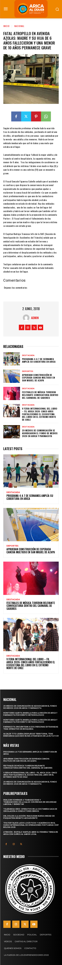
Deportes (27, 371)
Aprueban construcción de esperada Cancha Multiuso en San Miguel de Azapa (38, 377)
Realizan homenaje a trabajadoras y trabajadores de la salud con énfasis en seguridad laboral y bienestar (30, 802)
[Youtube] (40, 327)
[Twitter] (26, 116)
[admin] (27, 317)
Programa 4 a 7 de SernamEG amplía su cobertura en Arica (39, 360)
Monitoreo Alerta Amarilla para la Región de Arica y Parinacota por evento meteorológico (30, 714)
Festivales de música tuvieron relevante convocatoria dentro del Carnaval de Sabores (40, 394)
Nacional (19, 26)
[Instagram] (28, 327)
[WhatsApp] (46, 116)
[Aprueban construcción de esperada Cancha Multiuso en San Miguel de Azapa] (11, 376)
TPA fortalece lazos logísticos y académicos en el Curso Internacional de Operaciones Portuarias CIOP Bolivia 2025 (31, 825)
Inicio (6, 26)
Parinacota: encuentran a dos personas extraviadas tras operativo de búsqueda (30, 728)
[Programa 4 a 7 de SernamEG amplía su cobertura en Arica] (11, 358)
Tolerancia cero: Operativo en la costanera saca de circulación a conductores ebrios (30, 810)
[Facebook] (16, 116)
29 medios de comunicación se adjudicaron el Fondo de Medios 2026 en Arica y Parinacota (40, 433)
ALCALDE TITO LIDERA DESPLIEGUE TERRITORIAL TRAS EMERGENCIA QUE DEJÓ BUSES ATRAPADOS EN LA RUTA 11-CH (31, 735)
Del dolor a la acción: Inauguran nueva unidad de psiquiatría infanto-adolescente (29, 817)
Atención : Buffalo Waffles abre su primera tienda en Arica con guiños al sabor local (30, 833)
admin (35, 318)
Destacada (28, 355)
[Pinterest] (36, 116)
